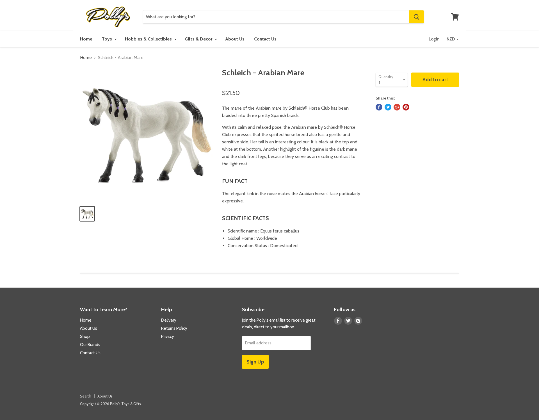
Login (434, 39)
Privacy (167, 336)
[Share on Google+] (397, 107)
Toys (107, 39)
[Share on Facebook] (379, 107)
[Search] (416, 16)
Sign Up (255, 362)
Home (86, 39)
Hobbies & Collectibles (149, 39)
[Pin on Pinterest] (406, 107)
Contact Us (265, 39)
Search (85, 396)
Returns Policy (174, 328)
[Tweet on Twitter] (388, 107)
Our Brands (90, 344)
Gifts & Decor (199, 39)
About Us (235, 39)
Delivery (168, 320)
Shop (85, 336)
